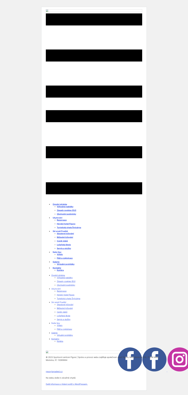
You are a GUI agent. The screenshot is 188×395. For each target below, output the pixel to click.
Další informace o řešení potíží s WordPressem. (67, 384)
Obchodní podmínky (66, 214)
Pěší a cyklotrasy (65, 258)
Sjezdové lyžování (65, 233)
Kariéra (60, 270)
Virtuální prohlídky (65, 264)
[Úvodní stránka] (94, 352)
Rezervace (62, 220)
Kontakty (57, 268)
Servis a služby (64, 248)
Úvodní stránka (60, 204)
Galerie (56, 262)
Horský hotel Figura (66, 224)
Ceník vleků (62, 241)
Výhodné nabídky (65, 206)
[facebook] (142, 370)
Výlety (60, 254)
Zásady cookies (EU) (66, 210)
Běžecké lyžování (65, 237)
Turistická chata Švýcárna (69, 227)
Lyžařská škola (64, 244)
